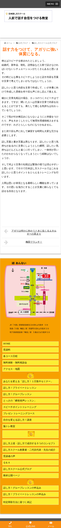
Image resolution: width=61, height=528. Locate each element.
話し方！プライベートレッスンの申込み (24, 494)
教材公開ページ (11, 475)
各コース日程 (10, 356)
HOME (6, 343)
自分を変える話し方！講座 (17, 420)
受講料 (6, 349)
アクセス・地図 (11, 369)
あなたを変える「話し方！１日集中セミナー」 (28, 381)
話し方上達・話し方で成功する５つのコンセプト (29, 443)
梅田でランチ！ (34, 242)
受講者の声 (9, 456)
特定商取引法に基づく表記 (17, 502)
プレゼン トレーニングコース (19, 413)
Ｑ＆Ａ (6, 462)
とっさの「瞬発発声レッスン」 (19, 400)
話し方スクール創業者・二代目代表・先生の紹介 (29, 450)
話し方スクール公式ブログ (17, 469)
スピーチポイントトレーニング (19, 407)
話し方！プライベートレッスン (19, 387)
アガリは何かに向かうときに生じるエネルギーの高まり (33, 232)
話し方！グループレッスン (17, 394)
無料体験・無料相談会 (15, 362)
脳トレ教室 (9, 426)
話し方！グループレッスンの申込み (22, 488)
